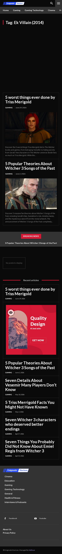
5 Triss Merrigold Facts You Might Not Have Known (29, 404)
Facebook (13, 518)
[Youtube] (35, 518)
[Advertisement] (31, 57)
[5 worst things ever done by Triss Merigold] (31, 127)
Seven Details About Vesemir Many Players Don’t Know (31, 385)
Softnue (32, 550)
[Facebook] (5, 518)
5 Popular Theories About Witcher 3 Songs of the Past (30, 166)
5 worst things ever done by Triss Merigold (30, 99)
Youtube (42, 518)
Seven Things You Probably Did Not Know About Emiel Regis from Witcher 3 (29, 446)
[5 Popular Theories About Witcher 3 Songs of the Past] (31, 193)
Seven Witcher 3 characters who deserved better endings (30, 424)
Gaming (9, 108)
